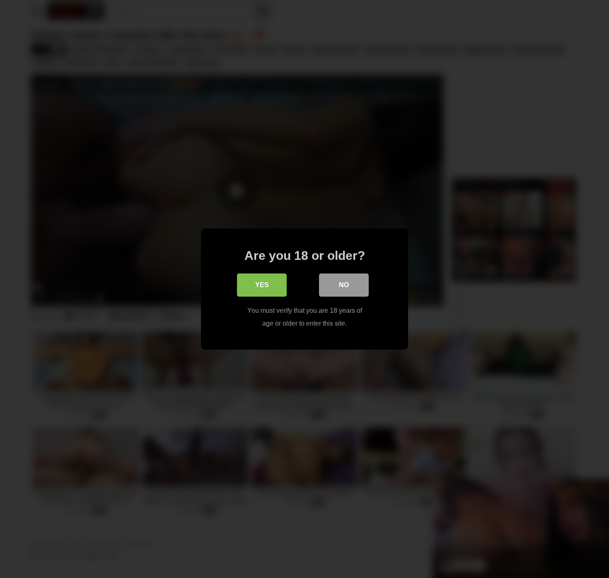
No (344, 284)
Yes (262, 284)
